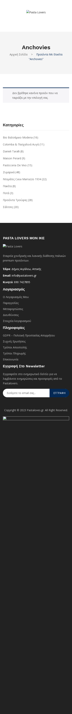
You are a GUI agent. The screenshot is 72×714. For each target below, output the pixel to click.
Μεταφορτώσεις (13, 309)
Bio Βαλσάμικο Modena (18, 137)
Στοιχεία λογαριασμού (17, 321)
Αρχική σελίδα (18, 54)
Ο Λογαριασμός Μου (16, 297)
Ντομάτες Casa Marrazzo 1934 (22, 179)
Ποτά (6, 193)
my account (30, 20)
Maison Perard (12, 158)
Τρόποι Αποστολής (15, 347)
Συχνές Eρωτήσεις (14, 341)
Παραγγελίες (11, 303)
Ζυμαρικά (9, 172)
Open (9, 7)
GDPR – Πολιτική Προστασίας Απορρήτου (29, 335)
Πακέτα (7, 186)
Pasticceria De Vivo (15, 165)
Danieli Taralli (11, 151)
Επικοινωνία (10, 359)
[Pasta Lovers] (36, 12)
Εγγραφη (59, 393)
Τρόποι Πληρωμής (14, 353)
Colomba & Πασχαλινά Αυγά (21, 144)
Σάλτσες (8, 207)
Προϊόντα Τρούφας (15, 200)
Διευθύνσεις (11, 315)
